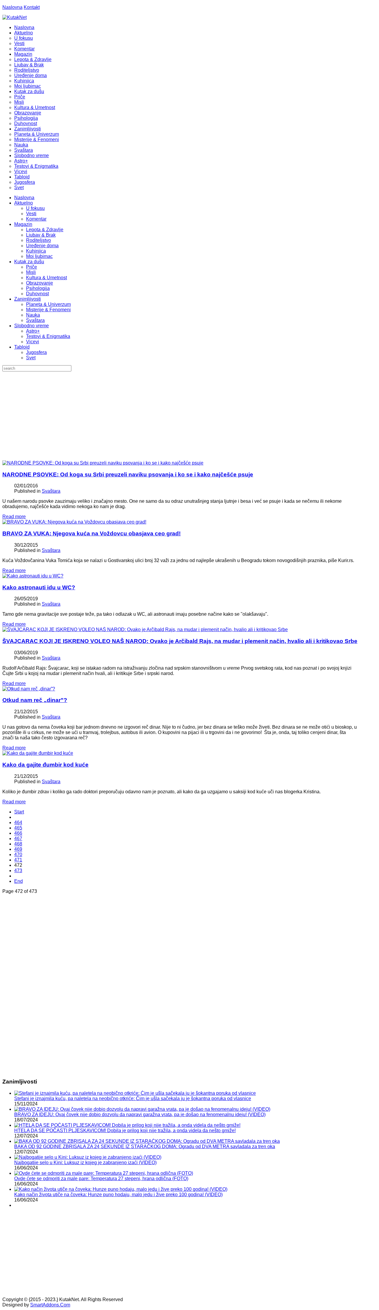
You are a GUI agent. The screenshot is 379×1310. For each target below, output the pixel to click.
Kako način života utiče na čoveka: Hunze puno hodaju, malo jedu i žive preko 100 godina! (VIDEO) (118, 1194)
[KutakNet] (14, 17)
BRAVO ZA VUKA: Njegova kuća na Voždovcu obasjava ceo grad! (91, 533)
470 (18, 854)
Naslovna (12, 7)
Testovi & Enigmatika (48, 336)
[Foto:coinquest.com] (28, 688)
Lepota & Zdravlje (44, 229)
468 (18, 843)
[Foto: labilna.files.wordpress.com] (102, 462)
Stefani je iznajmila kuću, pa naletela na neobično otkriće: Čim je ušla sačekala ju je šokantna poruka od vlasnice (132, 1098)
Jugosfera (36, 352)
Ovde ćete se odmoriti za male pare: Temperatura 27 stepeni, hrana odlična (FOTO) (101, 1178)
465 (18, 827)
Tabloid (22, 347)
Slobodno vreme (31, 325)
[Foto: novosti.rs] (74, 521)
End (18, 881)
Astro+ (33, 331)
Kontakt (32, 7)
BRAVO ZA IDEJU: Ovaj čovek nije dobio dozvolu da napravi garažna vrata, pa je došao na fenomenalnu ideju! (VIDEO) (140, 1114)
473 (18, 870)
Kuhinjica (36, 250)
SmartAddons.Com (50, 1304)
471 (18, 859)
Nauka (33, 314)
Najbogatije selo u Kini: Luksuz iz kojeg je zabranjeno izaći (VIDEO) (85, 1162)
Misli (31, 272)
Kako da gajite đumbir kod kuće (45, 765)
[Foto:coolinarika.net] (37, 753)
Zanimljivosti (27, 298)
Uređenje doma (42, 245)
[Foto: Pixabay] (32, 575)
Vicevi (32, 341)
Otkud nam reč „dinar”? (34, 700)
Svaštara (35, 320)
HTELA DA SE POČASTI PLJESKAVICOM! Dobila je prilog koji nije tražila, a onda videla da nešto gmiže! (125, 1130)
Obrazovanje (39, 282)
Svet (31, 357)
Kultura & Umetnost (46, 277)
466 (18, 833)
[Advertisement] (189, 415)
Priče (31, 266)
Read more (14, 516)
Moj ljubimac (39, 256)
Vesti (31, 213)
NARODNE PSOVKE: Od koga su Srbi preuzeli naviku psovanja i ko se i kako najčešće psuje (127, 474)
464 (18, 822)
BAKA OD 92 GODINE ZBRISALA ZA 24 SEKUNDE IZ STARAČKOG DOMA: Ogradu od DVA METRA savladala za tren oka (144, 1146)
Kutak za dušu (29, 261)
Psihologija (38, 288)
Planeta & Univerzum (48, 304)
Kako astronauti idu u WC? (38, 587)
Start (19, 811)
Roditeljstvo (38, 240)
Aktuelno (23, 202)
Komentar (36, 218)
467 (18, 838)
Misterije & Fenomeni (48, 309)
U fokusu (35, 208)
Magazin (23, 224)
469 (18, 849)
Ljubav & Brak (41, 234)
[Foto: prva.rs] (145, 629)
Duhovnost (37, 293)
